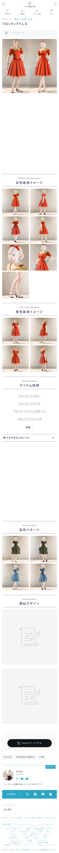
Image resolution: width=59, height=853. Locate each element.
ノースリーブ (32, 827)
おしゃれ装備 (16, 818)
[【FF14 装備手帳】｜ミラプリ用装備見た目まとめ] (29, 4)
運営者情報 (6, 824)
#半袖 (41, 757)
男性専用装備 (43, 842)
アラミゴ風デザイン (14, 829)
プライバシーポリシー (23, 824)
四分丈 (49, 829)
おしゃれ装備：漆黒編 (25, 19)
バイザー (30, 842)
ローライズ (45, 827)
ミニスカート (51, 845)
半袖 (47, 831)
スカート (46, 838)
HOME (4, 818)
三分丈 (40, 845)
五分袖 (29, 840)
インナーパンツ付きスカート (21, 831)
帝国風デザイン (17, 842)
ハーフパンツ (12, 833)
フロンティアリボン (29, 396)
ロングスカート (17, 840)
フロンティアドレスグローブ (29, 411)
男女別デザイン (15, 838)
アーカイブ (8, 805)
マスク (21, 827)
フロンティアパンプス (29, 419)
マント (12, 827)
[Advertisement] (29, 136)
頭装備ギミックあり (12, 845)
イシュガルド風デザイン (29, 836)
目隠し (28, 838)
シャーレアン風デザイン (45, 824)
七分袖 (39, 831)
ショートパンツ (42, 840)
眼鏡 (28, 829)
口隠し (45, 836)
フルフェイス (28, 845)
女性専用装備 (38, 829)
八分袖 (23, 833)
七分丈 (13, 836)
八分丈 (36, 838)
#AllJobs (8, 757)
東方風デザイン (36, 833)
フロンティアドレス (29, 403)
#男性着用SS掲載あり (25, 757)
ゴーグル (48, 833)
